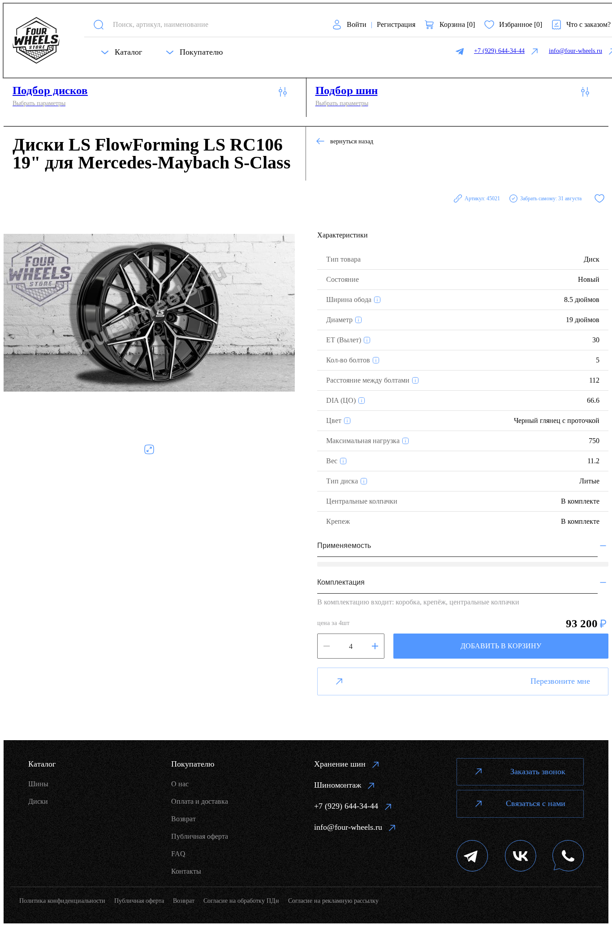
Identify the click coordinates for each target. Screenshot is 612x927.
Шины (38, 784)
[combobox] (214, 24)
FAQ (178, 854)
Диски (38, 801)
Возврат (183, 819)
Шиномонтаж (337, 784)
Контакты (186, 871)
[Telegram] (472, 857)
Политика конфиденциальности (62, 900)
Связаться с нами (535, 803)
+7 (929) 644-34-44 (346, 806)
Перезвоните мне (560, 681)
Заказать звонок (537, 771)
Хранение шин (340, 763)
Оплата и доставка (199, 801)
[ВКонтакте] (520, 857)
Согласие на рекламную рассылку (333, 900)
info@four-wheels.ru (348, 827)
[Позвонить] (568, 857)
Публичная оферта (199, 836)
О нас (180, 784)
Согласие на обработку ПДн (241, 900)
